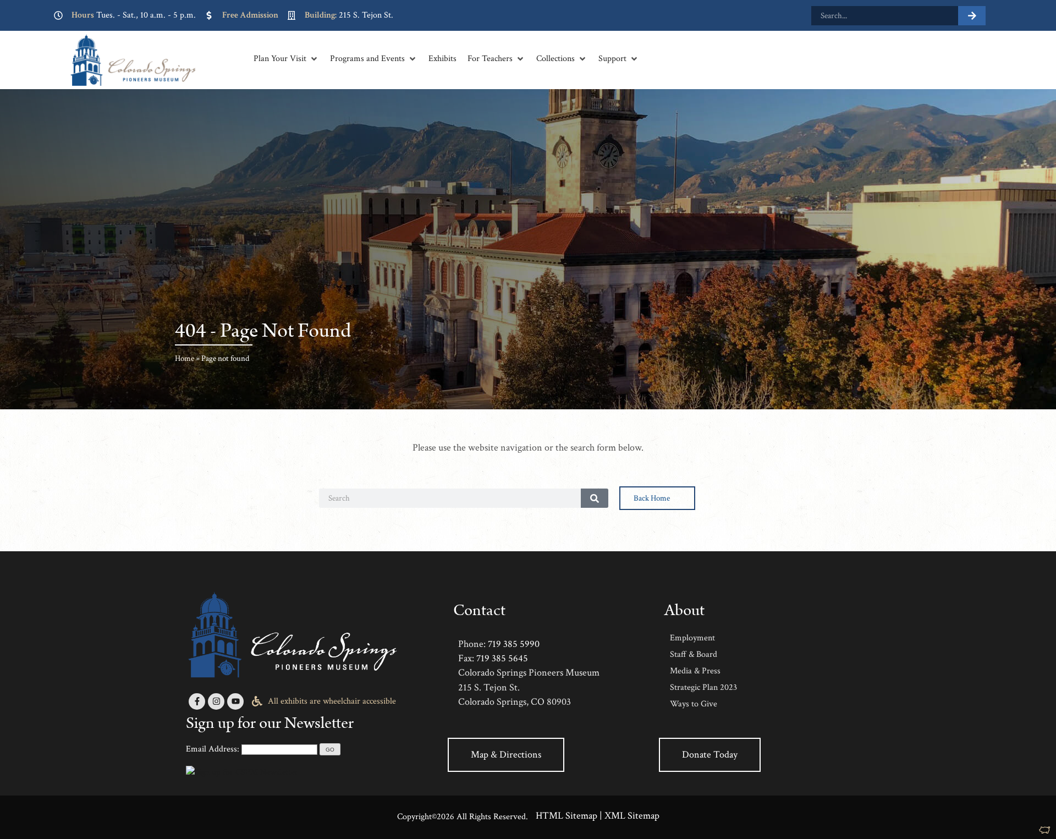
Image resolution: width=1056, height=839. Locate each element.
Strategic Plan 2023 (703, 687)
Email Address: (212, 749)
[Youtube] (235, 701)
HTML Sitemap (566, 815)
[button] (286, 59)
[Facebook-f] (197, 701)
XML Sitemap (631, 815)
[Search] (972, 15)
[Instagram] (216, 701)
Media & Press (695, 671)
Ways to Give (693, 704)
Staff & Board (693, 654)
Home (184, 358)
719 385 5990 (514, 644)
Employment (692, 638)
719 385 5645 (502, 658)
